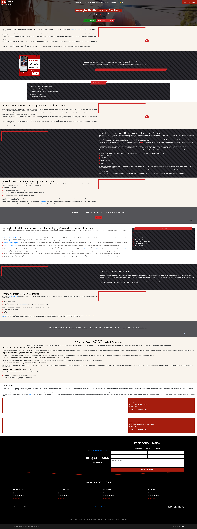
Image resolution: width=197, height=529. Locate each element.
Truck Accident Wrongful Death (10, 245)
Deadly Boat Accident (139, 237)
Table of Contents (98, 83)
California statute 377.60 (13, 296)
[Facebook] (14, 506)
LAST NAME (151, 451)
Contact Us (32, 97)
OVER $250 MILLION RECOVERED (105, 20)
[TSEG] (178, 526)
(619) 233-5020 (134, 406)
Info (102, 2)
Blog (105, 519)
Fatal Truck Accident (139, 245)
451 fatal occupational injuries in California (92, 248)
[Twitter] (17, 506)
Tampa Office (151, 489)
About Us (71, 519)
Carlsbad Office (107, 489)
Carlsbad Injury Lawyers (90, 519)
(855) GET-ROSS (189, 2)
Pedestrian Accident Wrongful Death (11, 242)
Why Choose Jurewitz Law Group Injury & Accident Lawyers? (41, 86)
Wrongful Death (138, 232)
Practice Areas (78, 2)
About (86, 2)
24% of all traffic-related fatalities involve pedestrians (20, 243)
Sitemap (117, 519)
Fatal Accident (138, 235)
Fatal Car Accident (139, 239)
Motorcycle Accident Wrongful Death (142, 243)
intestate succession (24, 304)
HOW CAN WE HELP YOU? (117, 460)
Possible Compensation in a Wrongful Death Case (39, 89)
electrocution (124, 248)
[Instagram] (21, 506)
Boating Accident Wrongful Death (11, 240)
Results (98, 2)
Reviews (92, 2)
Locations (113, 2)
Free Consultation (89, 20)
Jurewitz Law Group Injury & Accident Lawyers (24, 526)
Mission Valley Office (64, 489)
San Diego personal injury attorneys (78, 29)
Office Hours (132, 409)
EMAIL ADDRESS (115, 456)
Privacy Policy (125, 519)
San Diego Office (18, 489)
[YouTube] (25, 506)
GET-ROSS (176, 507)
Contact (107, 2)
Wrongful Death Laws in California (36, 94)
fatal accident (142, 142)
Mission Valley (31, 394)
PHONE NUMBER (152, 456)
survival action (43, 201)
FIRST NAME (114, 451)
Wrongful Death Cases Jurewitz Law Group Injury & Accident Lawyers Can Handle (44, 91)
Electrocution (137, 234)
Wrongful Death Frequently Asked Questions (38, 96)
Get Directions (142, 409)
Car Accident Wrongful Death (10, 237)
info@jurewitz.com (97, 462)
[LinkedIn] (28, 506)
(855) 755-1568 (21, 495)
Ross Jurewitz (101, 14)
